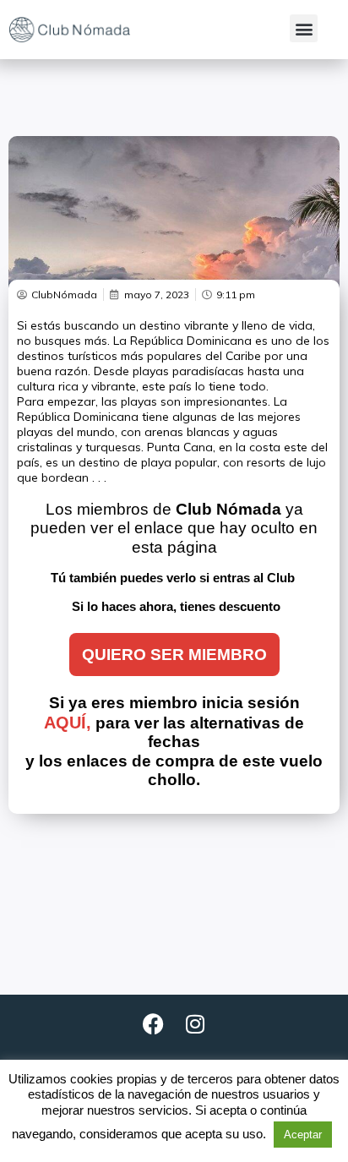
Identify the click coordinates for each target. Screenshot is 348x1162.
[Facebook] (153, 1024)
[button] (304, 28)
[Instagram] (195, 1024)
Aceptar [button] (303, 1134)
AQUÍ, (67, 722)
